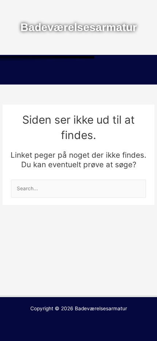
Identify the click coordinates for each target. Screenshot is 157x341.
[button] (78, 74)
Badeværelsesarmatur (101, 308)
